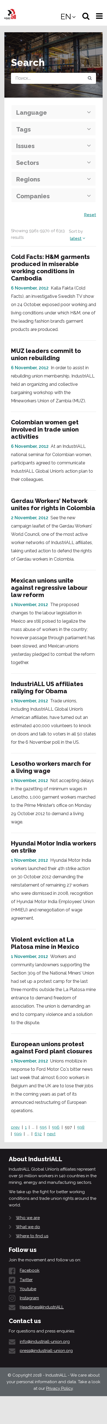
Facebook (30, 1270)
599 (18, 1133)
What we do (28, 1226)
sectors (27, 162)
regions (28, 179)
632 (38, 1133)
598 (81, 1127)
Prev (15, 1127)
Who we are (28, 1217)
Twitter (26, 1279)
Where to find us (32, 1235)
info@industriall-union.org (45, 1341)
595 (43, 1127)
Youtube (28, 1288)
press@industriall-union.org (46, 1350)
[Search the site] (90, 78)
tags (23, 129)
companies (33, 196)
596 (56, 1127)
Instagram (29, 1297)
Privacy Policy (59, 1388)
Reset (90, 214)
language (31, 112)
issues (25, 145)
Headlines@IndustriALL (42, 1307)
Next (51, 1133)
